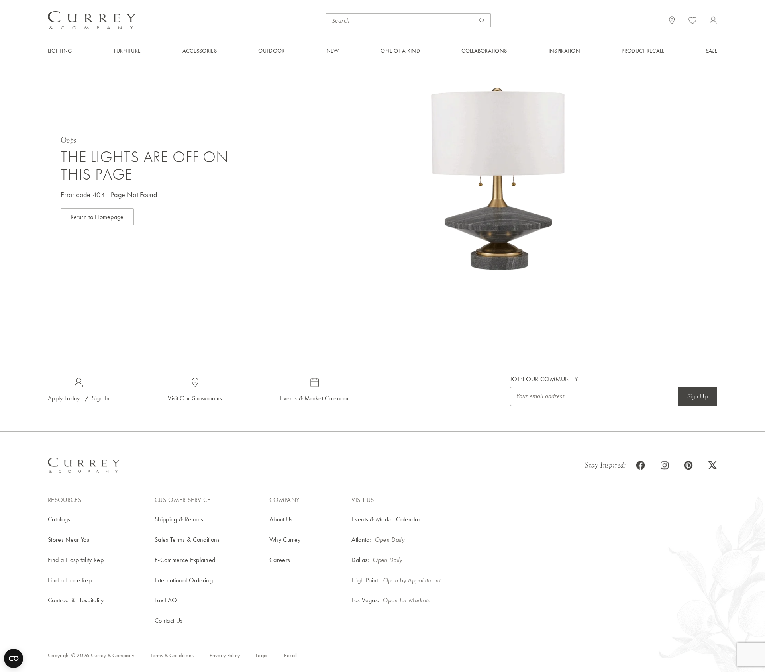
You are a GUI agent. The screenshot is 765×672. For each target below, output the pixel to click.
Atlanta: (361, 539)
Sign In (101, 398)
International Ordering (184, 580)
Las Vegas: (365, 600)
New (332, 50)
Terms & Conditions (172, 655)
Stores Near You (69, 539)
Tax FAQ (166, 600)
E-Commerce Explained (185, 560)
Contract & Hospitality (76, 600)
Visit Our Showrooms (195, 398)
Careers (279, 560)
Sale (711, 50)
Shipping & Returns (179, 519)
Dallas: (360, 560)
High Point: (365, 580)
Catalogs (59, 519)
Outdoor (271, 50)
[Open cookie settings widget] (13, 658)
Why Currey (284, 539)
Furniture (127, 50)
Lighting (60, 50)
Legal (262, 655)
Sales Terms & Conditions (187, 539)
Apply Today (64, 398)
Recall (291, 655)
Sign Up (697, 396)
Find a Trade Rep (70, 580)
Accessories (199, 50)
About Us (281, 519)
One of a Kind (400, 50)
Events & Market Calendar (314, 398)
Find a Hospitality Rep (76, 560)
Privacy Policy (225, 655)
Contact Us (168, 620)
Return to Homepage (97, 217)
